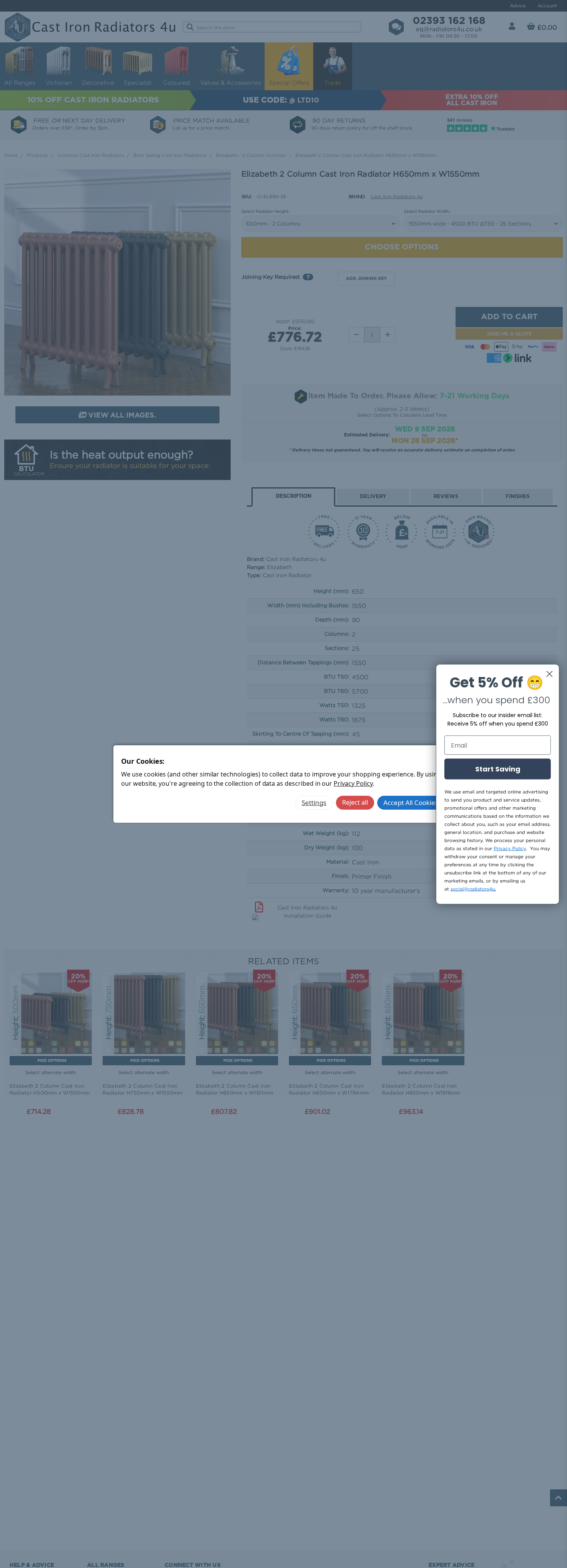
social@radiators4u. (473, 888)
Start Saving (497, 768)
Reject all (355, 802)
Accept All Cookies (410, 802)
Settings (314, 802)
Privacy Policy (353, 783)
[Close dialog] (549, 673)
